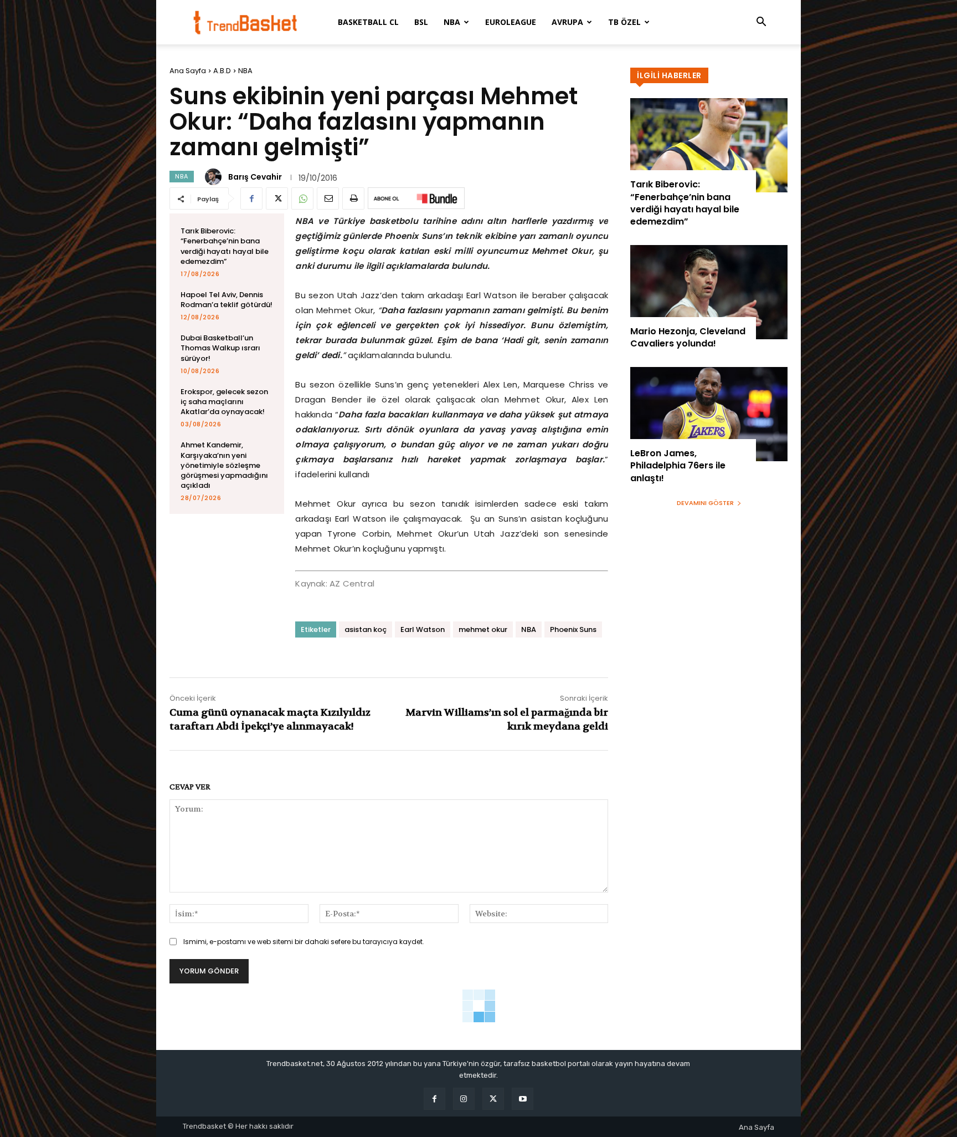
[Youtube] (522, 1098)
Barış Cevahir (255, 177)
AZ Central (352, 583)
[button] (761, 23)
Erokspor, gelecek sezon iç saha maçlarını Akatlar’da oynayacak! (224, 401)
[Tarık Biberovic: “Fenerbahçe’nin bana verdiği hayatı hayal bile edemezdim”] (709, 145)
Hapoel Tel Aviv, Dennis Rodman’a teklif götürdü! (226, 299)
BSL (421, 22)
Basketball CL (368, 22)
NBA (452, 22)
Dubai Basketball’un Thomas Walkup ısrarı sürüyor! (220, 348)
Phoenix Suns (573, 629)
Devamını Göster (705, 502)
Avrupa (567, 22)
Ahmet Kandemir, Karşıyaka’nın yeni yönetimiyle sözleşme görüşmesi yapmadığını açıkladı (224, 465)
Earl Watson (422, 629)
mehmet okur (483, 629)
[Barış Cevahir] (215, 177)
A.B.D (222, 70)
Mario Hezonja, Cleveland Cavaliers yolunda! (687, 337)
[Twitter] (277, 198)
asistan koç (365, 629)
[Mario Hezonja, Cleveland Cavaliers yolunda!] (709, 292)
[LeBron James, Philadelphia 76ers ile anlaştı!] (709, 414)
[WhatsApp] (302, 198)
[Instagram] (464, 1098)
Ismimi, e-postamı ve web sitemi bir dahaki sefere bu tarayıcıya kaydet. (303, 941)
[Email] (328, 198)
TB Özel (624, 22)
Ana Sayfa (187, 70)
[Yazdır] (353, 198)
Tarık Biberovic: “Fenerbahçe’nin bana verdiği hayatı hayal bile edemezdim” (225, 246)
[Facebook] (251, 198)
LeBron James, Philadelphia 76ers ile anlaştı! (678, 466)
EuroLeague (510, 22)
